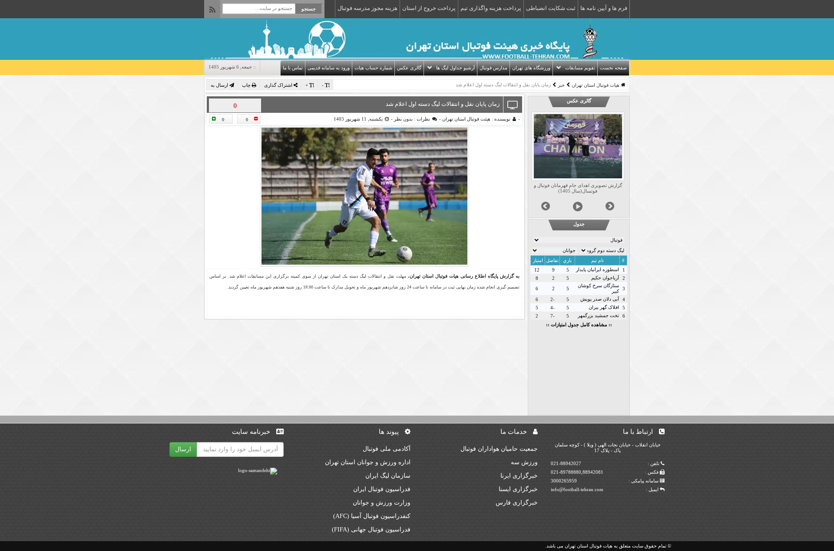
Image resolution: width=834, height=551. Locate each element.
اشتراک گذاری (279, 85)
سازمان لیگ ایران (387, 475)
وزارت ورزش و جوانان (381, 502)
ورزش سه (524, 462)
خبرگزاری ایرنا (519, 475)
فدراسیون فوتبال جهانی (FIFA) (371, 529)
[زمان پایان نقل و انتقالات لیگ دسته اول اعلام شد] (364, 196)
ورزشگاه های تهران (531, 67)
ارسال (183, 449)
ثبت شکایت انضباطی (551, 8)
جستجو (308, 8)
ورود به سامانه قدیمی (329, 67)
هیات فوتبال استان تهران (595, 85)
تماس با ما (293, 67)
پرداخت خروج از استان (429, 8)
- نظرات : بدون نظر (417, 118)
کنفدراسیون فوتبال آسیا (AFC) (371, 516)
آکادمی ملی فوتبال (386, 449)
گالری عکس (409, 67)
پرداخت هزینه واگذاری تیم (490, 8)
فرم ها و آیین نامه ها (603, 8)
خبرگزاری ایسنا (518, 489)
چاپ (247, 85)
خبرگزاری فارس (517, 502)
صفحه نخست (613, 67)
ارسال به (220, 85)
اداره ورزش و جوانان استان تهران (367, 462)
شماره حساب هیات (373, 67)
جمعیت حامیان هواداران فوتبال (499, 449)
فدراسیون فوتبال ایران (381, 489)
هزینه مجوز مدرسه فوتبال (367, 8)
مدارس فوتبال (493, 67)
